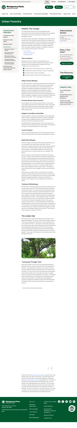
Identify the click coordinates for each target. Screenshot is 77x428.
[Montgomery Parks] (13, 7)
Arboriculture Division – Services (10, 50)
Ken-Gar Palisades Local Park (32, 380)
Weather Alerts (48, 418)
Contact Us (32, 401)
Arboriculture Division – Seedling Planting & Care (10, 60)
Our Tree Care (27, 51)
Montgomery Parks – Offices (8, 40)
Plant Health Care (28, 54)
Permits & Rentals (48, 406)
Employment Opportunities (32, 405)
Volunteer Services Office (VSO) (50, 402)
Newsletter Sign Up (48, 415)
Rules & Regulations (34, 417)
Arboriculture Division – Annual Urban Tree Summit (10, 56)
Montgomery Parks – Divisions (8, 36)
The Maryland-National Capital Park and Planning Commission (16, 1)
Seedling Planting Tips (29, 52)
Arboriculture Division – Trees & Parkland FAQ (10, 63)
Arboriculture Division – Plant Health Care (10, 53)
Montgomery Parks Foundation (37, 375)
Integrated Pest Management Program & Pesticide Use (50, 410)
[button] (5, 14)
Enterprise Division (7, 44)
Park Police (32, 414)
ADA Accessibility (33, 409)
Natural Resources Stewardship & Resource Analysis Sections (9, 68)
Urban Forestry (7, 47)
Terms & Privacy (33, 412)
